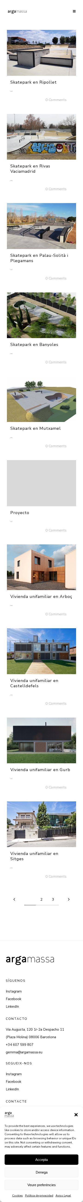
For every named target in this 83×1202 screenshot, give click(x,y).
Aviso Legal (63, 1195)
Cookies (17, 1195)
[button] (76, 1114)
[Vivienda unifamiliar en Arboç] (41, 567)
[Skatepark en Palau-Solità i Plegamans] (41, 226)
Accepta (41, 1160)
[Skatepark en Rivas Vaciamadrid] (41, 137)
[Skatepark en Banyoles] (41, 315)
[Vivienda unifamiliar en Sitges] (41, 824)
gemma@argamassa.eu (24, 1052)
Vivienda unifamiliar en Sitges (34, 856)
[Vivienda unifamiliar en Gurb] (41, 740)
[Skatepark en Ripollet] (41, 53)
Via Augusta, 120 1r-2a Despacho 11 (35, 1029)
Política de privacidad (39, 1195)
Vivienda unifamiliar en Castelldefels (34, 683)
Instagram (14, 991)
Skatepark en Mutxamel (35, 428)
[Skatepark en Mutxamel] (41, 399)
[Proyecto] (41, 483)
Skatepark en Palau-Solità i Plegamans (39, 258)
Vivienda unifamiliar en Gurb (40, 769)
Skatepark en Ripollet (33, 82)
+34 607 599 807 (19, 1044)
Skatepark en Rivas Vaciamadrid (30, 168)
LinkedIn (12, 1006)
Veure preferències (41, 1185)
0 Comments (56, 99)
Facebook (13, 999)
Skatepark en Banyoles (34, 344)
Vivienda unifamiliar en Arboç (41, 596)
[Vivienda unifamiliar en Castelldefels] (41, 651)
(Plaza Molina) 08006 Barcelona (31, 1037)
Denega (41, 1172)
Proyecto (19, 512)
